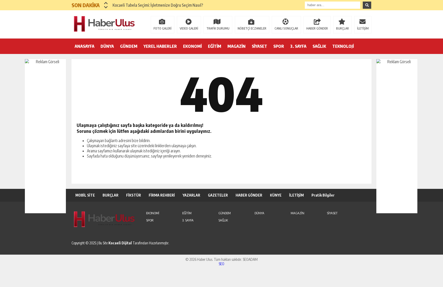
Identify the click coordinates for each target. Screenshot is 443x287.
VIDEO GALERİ (189, 28)
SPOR (278, 46)
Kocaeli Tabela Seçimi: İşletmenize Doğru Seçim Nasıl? (158, 5)
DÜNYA (107, 46)
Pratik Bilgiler (323, 195)
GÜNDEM (128, 46)
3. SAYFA (298, 46)
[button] (106, 3)
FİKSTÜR (133, 195)
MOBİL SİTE (85, 195)
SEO (221, 264)
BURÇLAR (342, 28)
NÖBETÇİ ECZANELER (252, 28)
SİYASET (259, 46)
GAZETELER (218, 195)
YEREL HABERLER (160, 46)
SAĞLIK (319, 46)
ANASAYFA (84, 46)
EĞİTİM (214, 46)
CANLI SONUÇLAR (286, 28)
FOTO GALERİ (163, 28)
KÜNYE (275, 195)
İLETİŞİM (363, 28)
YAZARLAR (191, 195)
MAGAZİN (236, 46)
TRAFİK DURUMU (217, 28)
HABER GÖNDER (317, 28)
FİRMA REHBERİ (162, 195)
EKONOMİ (192, 46)
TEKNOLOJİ (343, 46)
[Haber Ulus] (105, 24)
